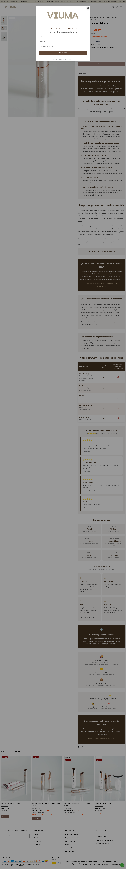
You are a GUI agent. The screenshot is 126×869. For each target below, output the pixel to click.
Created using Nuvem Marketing (63, 59)
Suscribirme (63, 53)
